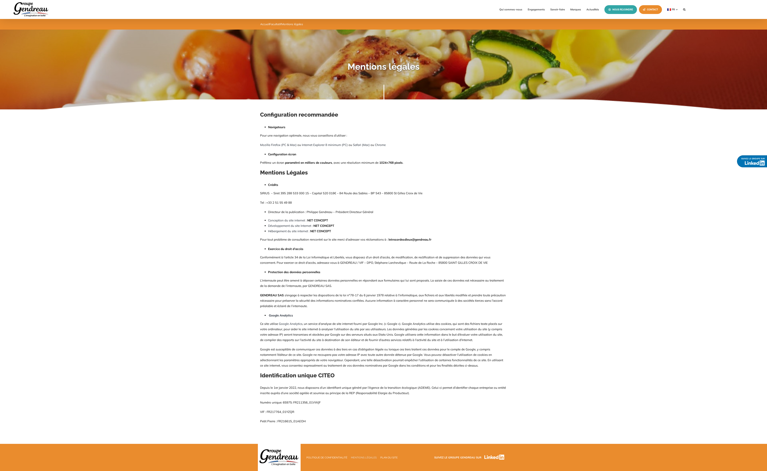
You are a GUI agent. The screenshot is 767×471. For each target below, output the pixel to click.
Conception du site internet (287, 220)
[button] (684, 9)
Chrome (380, 145)
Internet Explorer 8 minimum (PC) (325, 145)
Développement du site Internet (290, 226)
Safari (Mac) (361, 145)
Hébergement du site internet (288, 231)
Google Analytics (290, 324)
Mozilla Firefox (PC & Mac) (278, 145)
